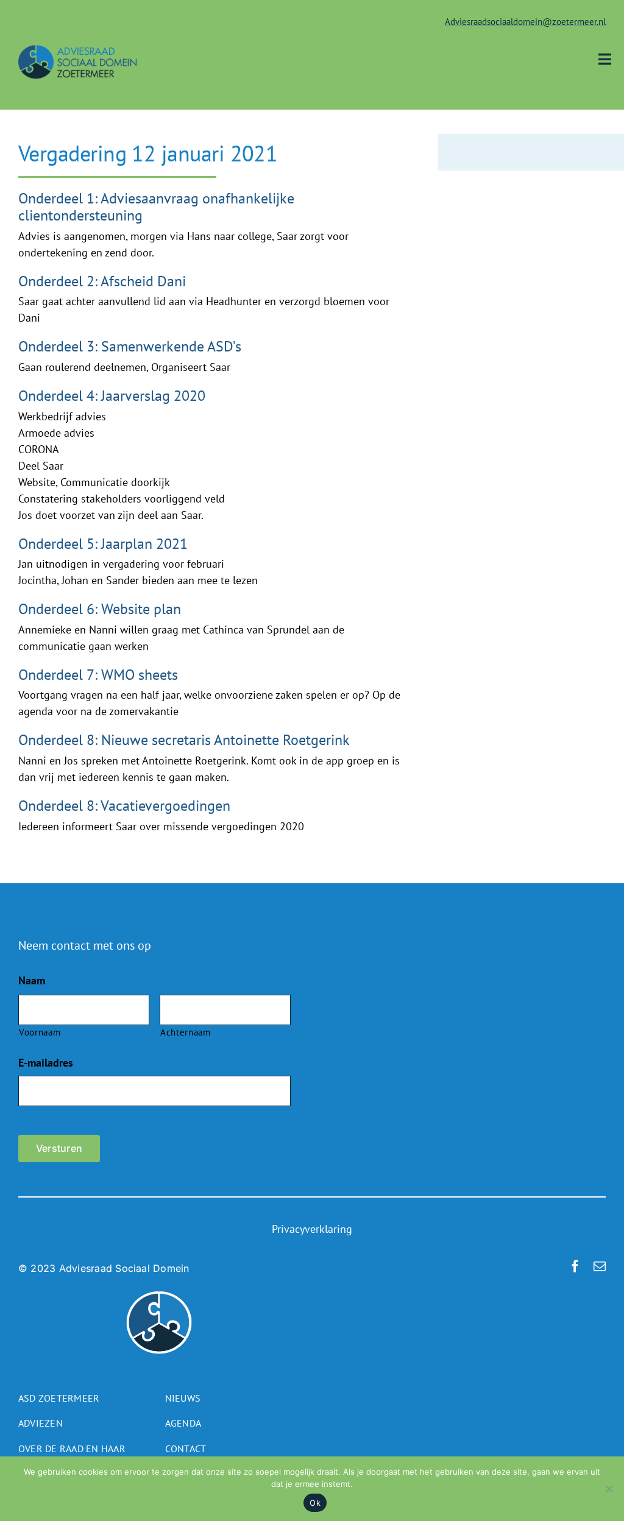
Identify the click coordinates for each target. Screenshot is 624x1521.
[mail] (600, 1266)
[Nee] (609, 1489)
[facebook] (575, 1266)
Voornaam (39, 1032)
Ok (315, 1503)
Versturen (59, 1148)
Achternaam (185, 1032)
